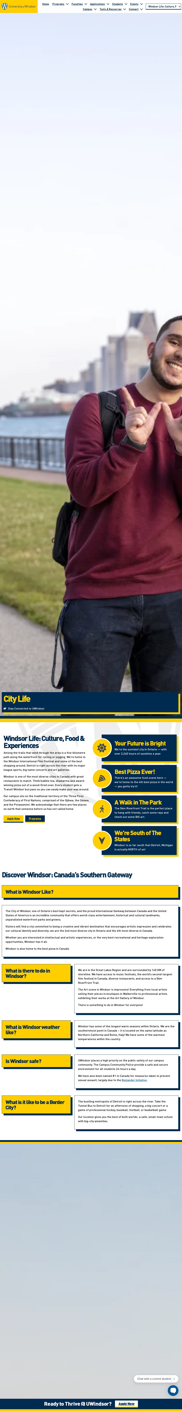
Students (117, 4)
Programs (58, 4)
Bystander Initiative (134, 1080)
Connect (133, 9)
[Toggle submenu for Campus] (95, 9)
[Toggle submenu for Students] (126, 4)
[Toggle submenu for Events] (141, 4)
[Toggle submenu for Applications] (107, 4)
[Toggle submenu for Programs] (67, 4)
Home (45, 4)
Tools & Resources (111, 9)
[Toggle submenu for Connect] (141, 9)
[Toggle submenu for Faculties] (85, 4)
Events (134, 4)
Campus (87, 9)
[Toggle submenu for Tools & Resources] (124, 9)
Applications (97, 4)
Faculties (77, 4)
